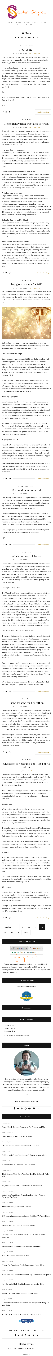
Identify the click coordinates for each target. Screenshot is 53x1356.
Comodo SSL (26, 1355)
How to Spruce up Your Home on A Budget (19, 1225)
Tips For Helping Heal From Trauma (16, 1207)
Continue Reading (43, 112)
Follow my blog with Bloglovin (26, 1101)
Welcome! (13, 1330)
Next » (26, 932)
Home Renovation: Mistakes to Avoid (26, 123)
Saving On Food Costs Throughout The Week (20, 1293)
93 (11, 932)
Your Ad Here (10, 1028)
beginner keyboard (13, 729)
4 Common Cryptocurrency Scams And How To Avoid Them (26, 1216)
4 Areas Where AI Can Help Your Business (18, 1165)
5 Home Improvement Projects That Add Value (20, 1146)
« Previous (7, 927)
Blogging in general (26, 486)
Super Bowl (13, 402)
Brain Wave (26, 119)
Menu (27, 33)
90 (35, 927)
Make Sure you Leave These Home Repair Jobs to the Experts (26, 1274)
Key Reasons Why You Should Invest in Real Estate (22, 1186)
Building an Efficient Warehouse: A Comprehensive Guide (24, 1155)
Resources (39, 1330)
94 (18, 932)
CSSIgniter (40, 1348)
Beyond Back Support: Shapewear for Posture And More (24, 1127)
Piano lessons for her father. (27, 702)
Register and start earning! (27, 986)
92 (5, 932)
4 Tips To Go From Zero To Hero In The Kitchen (21, 1314)
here (31, 967)
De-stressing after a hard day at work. (17, 1136)
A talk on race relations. (26, 555)
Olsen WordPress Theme (19, 1348)
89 (29, 927)
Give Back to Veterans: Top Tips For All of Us (26, 765)
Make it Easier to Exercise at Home (16, 1256)
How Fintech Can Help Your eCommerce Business (21, 1246)
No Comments (34, 53)
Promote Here (10, 1031)
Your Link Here (10, 1026)
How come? (26, 49)
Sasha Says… (26, 1343)
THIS (11, 1036)
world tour (16, 364)
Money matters (26, 45)
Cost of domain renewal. (26, 490)
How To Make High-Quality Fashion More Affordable (23, 1284)
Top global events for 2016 (26, 284)
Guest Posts (26, 1330)
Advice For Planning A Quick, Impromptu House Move (23, 1265)
